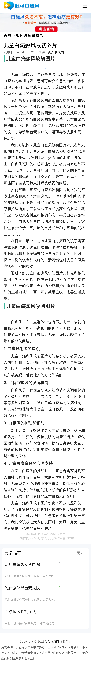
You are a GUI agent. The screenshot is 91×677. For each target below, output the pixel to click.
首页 (7, 35)
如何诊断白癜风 (29, 35)
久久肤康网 (56, 52)
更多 (80, 553)
